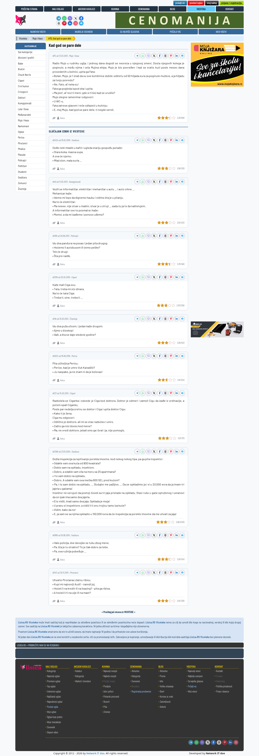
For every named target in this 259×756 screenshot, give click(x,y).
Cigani (21, 80)
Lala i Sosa (23, 109)
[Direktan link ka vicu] (54, 118)
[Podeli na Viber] (148, 56)
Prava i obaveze (222, 691)
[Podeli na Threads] (165, 56)
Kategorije (51, 671)
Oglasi (21, 131)
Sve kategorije (25, 52)
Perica (21, 137)
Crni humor (23, 86)
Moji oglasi (51, 712)
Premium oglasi (53, 681)
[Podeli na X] (154, 56)
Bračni (21, 69)
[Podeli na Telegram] (137, 56)
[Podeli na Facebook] (160, 56)
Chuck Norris (24, 74)
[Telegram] (59, 18)
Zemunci (22, 183)
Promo (162, 676)
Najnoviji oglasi (53, 676)
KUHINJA (115, 9)
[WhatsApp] (64, 18)
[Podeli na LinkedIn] (176, 56)
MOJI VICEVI (221, 31)
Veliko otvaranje (167, 686)
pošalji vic (180, 2)
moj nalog (212, 2)
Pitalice (21, 148)
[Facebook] (81, 18)
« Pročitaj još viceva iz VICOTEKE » (118, 612)
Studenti (22, 171)
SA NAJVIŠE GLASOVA (129, 31)
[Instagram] (75, 23)
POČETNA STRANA (29, 9)
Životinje (22, 188)
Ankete (163, 706)
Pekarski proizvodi (111, 696)
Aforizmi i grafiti (26, 57)
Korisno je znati (166, 696)
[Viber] (70, 18)
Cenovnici (136, 681)
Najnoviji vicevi (194, 671)
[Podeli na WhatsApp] (143, 56)
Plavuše (22, 154)
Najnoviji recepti (110, 671)
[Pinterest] (64, 23)
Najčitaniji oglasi (54, 696)
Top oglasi (51, 686)
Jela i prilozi (108, 691)
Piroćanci (22, 143)
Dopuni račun (52, 732)
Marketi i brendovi (83, 681)
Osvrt (162, 691)
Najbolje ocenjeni (195, 676)
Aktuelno (135, 671)
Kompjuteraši (24, 103)
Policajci (22, 160)
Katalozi (78, 671)
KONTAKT (230, 9)
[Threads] (59, 23)
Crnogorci (23, 91)
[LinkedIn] (70, 23)
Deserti (106, 701)
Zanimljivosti (165, 701)
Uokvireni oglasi (54, 691)
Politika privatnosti (224, 686)
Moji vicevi (192, 691)
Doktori (21, 97)
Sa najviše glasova (195, 681)
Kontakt (219, 671)
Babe (20, 63)
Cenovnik (51, 727)
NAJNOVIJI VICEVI (37, 31)
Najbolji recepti (109, 676)
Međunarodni (24, 114)
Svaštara (22, 177)
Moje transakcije (54, 722)
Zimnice (106, 712)
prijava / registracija (231, 2)
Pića (105, 706)
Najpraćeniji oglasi (54, 701)
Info (161, 681)
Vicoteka (23, 38)
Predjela (106, 686)
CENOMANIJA (144, 9)
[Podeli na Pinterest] (171, 56)
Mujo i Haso (38, 38)
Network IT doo (95, 753)
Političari (22, 166)
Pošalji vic (192, 686)
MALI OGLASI (58, 9)
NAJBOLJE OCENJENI (83, 31)
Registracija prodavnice (141, 691)
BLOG (172, 9)
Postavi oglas (52, 706)
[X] (75, 18)
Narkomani (23, 126)
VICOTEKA (201, 9)
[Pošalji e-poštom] (81, 23)
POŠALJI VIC (175, 31)
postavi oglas (196, 2)
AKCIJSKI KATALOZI (86, 9)
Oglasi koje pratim (54, 717)
